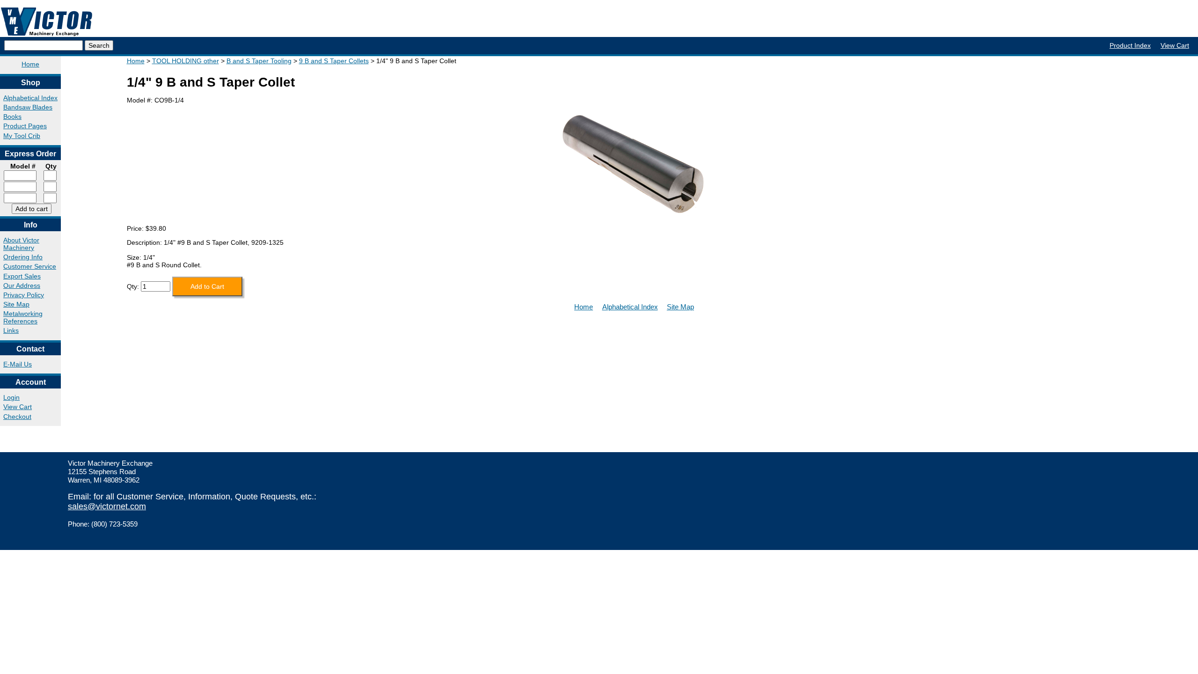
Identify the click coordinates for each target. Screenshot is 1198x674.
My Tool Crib (21, 135)
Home (30, 64)
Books (12, 116)
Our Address (21, 285)
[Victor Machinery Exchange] (47, 22)
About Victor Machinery (21, 243)
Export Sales (22, 276)
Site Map (16, 304)
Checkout (17, 416)
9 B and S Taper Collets (334, 61)
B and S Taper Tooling (259, 61)
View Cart (1175, 45)
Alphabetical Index (30, 98)
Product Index (1130, 45)
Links (11, 330)
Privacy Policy (23, 295)
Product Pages (25, 126)
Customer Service (29, 266)
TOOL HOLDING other (185, 61)
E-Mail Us (17, 364)
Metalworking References (23, 317)
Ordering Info (23, 257)
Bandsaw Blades (27, 107)
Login (11, 397)
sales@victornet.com (107, 506)
